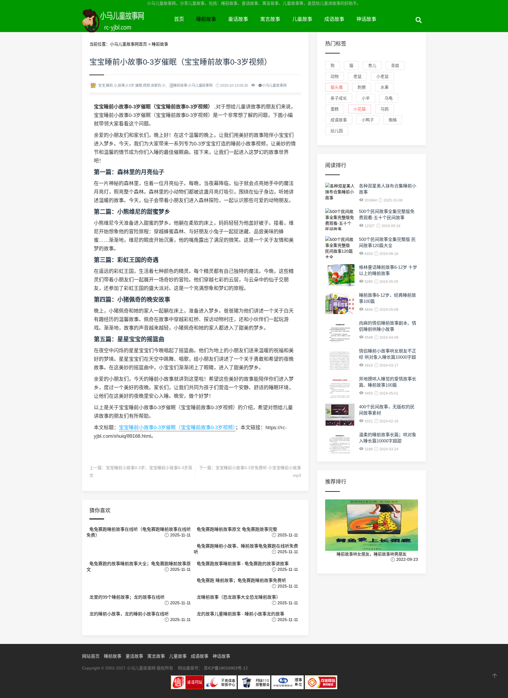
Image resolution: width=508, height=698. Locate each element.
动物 (334, 76)
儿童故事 (302, 19)
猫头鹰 (336, 87)
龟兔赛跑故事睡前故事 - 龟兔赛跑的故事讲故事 (243, 563)
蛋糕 (334, 109)
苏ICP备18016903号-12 (226, 668)
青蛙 (395, 65)
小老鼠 (382, 76)
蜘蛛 (393, 120)
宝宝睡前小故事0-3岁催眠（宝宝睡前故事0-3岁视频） (177, 427)
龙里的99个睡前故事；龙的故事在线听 (127, 597)
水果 (384, 87)
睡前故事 (206, 19)
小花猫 (359, 109)
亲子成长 (338, 98)
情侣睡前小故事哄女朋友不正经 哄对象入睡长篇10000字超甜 (387, 357)
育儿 (372, 65)
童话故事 (238, 19)
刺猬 (361, 87)
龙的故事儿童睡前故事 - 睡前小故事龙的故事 (240, 613)
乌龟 (389, 98)
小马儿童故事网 (125, 26)
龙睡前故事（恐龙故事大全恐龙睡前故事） (238, 597)
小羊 (366, 98)
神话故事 (366, 19)
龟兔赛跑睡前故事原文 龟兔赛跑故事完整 (237, 529)
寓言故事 (270, 19)
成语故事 (334, 19)
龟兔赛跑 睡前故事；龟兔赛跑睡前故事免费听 (241, 580)
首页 (179, 19)
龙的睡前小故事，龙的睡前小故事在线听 (129, 613)
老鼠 (357, 76)
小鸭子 (368, 120)
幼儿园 (336, 130)
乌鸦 (384, 109)
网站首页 (91, 656)
